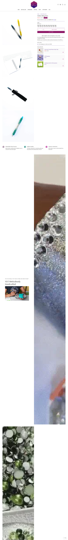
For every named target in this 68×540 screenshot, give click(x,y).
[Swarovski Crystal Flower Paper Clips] (40, 51)
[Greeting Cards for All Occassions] (40, 64)
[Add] (63, 52)
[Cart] (65, 4)
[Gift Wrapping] (40, 58)
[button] (30, 9)
